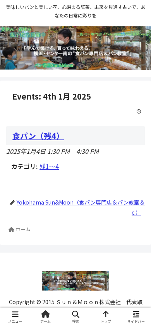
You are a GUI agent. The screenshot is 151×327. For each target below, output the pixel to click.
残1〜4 (49, 166)
